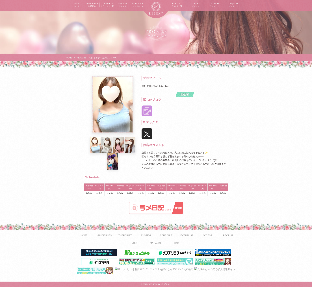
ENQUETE (234, 5)
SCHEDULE (138, 5)
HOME (77, 5)
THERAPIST (107, 5)
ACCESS (195, 5)
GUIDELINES (92, 5)
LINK (176, 243)
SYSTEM (122, 5)
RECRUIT (214, 5)
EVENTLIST (177, 5)
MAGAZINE (156, 243)
